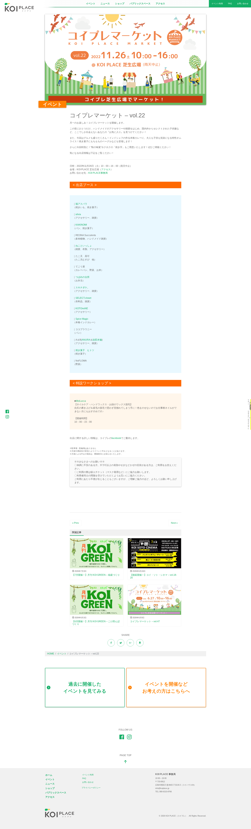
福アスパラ (81, 204)
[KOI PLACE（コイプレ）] (59, 813)
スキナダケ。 (82, 287)
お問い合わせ (242, 3)
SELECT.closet (83, 298)
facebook (116, 438)
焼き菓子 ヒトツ (85, 350)
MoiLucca (81, 401)
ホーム (48, 775)
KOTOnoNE (82, 308)
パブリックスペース (140, 3)
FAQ (230, 3)
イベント (90, 3)
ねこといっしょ (84, 245)
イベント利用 (217, 3)
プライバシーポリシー (91, 788)
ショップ (119, 3)
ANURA (86, 340)
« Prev (75, 523)
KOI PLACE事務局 (98, 173)
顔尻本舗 (97, 340)
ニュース (105, 3)
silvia (78, 214)
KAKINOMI (81, 225)
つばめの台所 (82, 277)
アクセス (160, 3)
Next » (174, 523)
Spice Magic (82, 319)
